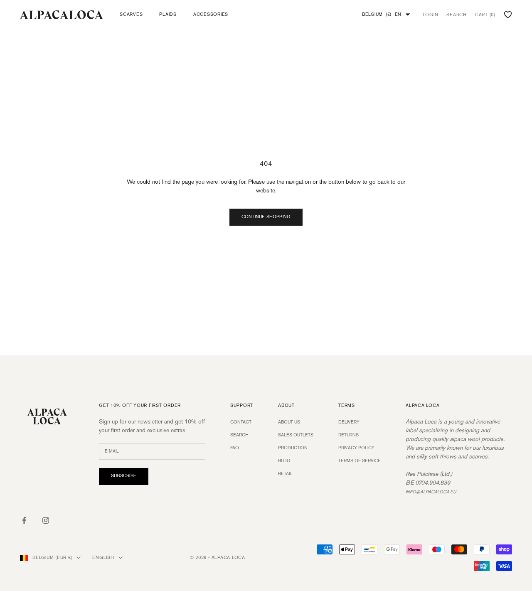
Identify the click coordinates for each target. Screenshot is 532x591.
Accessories (210, 14)
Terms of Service (359, 461)
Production (293, 448)
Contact (240, 422)
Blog (284, 461)
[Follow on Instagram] (46, 520)
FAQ (234, 448)
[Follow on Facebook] (24, 520)
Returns (348, 435)
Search (239, 435)
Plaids (168, 14)
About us (289, 422)
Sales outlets (295, 435)
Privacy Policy (356, 448)
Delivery (349, 422)
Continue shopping (266, 217)
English (103, 558)
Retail (285, 474)
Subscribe (123, 476)
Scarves (131, 14)
